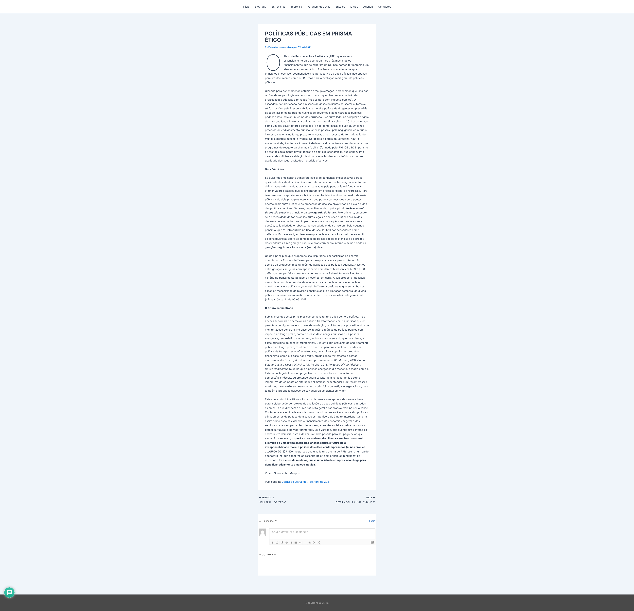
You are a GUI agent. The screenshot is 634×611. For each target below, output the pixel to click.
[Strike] (286, 543)
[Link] (309, 543)
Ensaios (340, 6)
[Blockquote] (300, 543)
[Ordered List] (291, 543)
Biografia (260, 6)
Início (246, 6)
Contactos (384, 6)
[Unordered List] (295, 543)
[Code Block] (305, 543)
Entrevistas (278, 6)
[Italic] (277, 543)
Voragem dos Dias (318, 6)
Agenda (368, 6)
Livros (354, 6)
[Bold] (272, 543)
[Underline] (282, 543)
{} (314, 542)
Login (372, 520)
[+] (318, 542)
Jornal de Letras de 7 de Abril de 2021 (306, 481)
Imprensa (296, 6)
